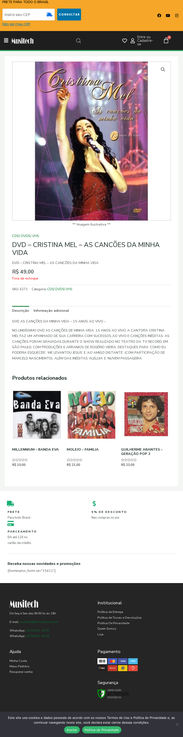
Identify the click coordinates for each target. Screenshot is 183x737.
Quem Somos (106, 628)
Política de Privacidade (102, 730)
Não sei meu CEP (16, 24)
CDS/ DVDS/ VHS (25, 235)
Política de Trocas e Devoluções (119, 618)
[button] (6, 41)
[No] (177, 724)
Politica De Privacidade (113, 623)
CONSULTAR (69, 14)
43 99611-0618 (37, 636)
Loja (100, 634)
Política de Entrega (110, 612)
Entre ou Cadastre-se (145, 41)
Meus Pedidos (20, 666)
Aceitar (71, 730)
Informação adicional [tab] (51, 310)
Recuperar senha (21, 672)
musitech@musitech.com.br (39, 622)
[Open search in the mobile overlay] (78, 40)
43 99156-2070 (37, 630)
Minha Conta (18, 661)
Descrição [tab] (20, 310)
